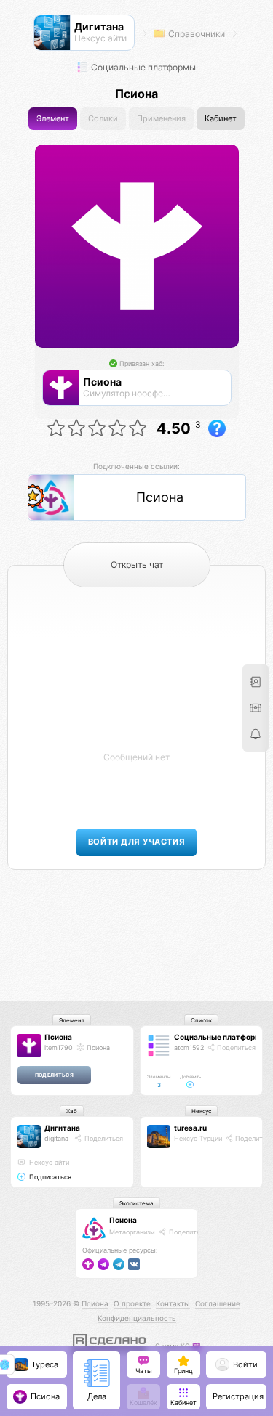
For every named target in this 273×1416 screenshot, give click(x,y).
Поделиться (235, 1047)
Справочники (195, 33)
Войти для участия (136, 842)
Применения (161, 118)
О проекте (132, 1303)
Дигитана (62, 1127)
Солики (103, 118)
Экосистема (136, 1203)
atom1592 (189, 1047)
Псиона (58, 1037)
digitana (56, 1138)
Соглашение (217, 1303)
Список (201, 1020)
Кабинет (221, 118)
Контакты (173, 1303)
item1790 (58, 1047)
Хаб (71, 1111)
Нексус (201, 1111)
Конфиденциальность (137, 1318)
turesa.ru (190, 1127)
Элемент (52, 118)
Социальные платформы (142, 67)
